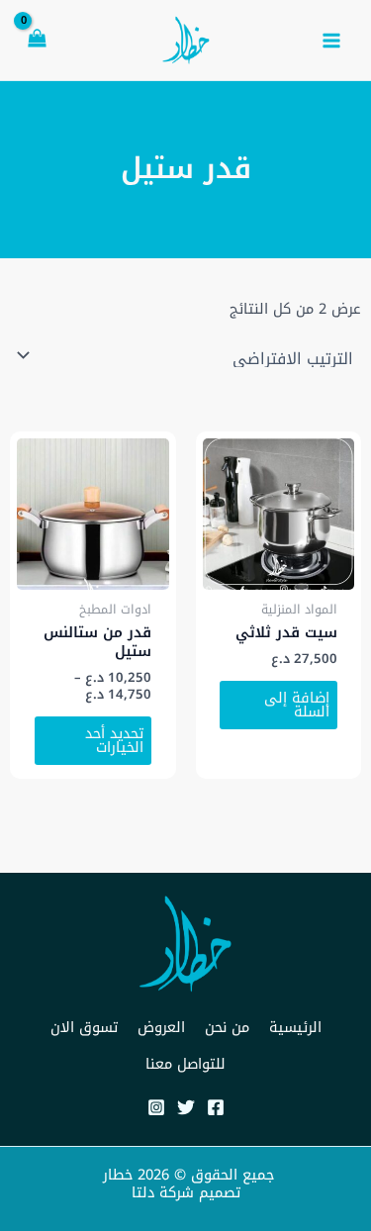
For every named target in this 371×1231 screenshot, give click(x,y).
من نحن (227, 1027)
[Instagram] (156, 1107)
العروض (161, 1027)
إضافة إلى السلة (296, 705)
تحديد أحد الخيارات (114, 740)
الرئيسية (295, 1027)
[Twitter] (186, 1107)
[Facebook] (216, 1107)
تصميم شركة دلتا (186, 1192)
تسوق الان (84, 1027)
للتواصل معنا (185, 1064)
